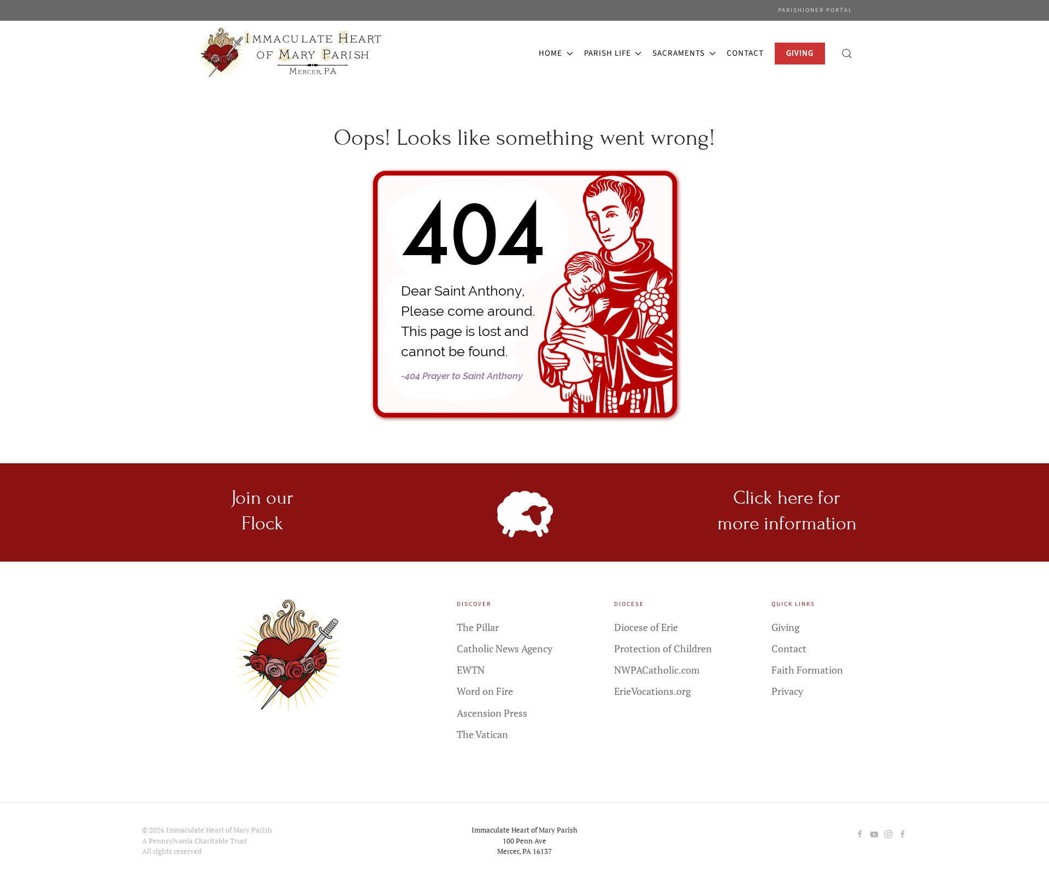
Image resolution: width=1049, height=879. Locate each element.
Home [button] (550, 53)
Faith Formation (807, 669)
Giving (785, 627)
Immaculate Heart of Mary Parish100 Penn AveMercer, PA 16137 (524, 840)
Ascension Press (492, 712)
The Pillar (478, 627)
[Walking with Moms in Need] (902, 832)
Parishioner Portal (815, 10)
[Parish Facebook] (860, 832)
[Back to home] (291, 53)
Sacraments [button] (678, 53)
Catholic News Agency (504, 648)
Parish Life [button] (607, 53)
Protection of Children (663, 648)
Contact (745, 53)
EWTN (471, 669)
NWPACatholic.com (657, 669)
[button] (846, 53)
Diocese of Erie (646, 627)
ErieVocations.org (652, 691)
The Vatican (482, 734)
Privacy (787, 691)
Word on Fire (485, 691)
